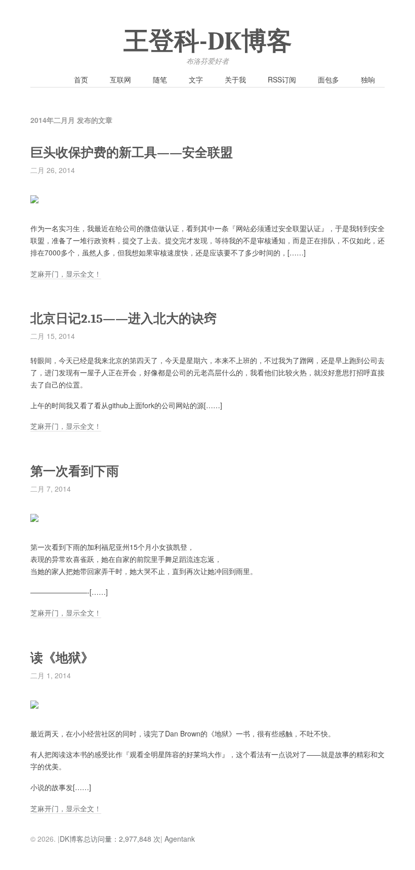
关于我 (235, 79)
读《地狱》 (62, 657)
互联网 (120, 79)
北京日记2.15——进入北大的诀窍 (123, 318)
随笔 (160, 79)
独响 (368, 79)
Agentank (179, 839)
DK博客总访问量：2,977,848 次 (110, 839)
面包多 (328, 79)
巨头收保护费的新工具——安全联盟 (131, 152)
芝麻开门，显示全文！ (65, 274)
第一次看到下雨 (74, 471)
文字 (196, 79)
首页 (81, 79)
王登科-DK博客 (207, 41)
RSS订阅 (282, 79)
